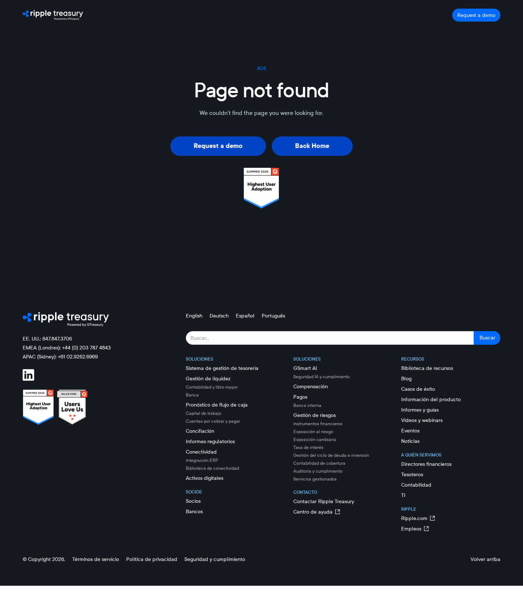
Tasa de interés (308, 447)
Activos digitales (204, 478)
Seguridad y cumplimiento (214, 559)
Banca (192, 395)
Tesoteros (412, 474)
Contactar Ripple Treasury (323, 501)
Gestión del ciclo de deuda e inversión (331, 455)
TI (403, 495)
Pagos (300, 397)
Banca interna (307, 405)
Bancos (194, 511)
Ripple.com (414, 518)
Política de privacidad (151, 559)
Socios (193, 501)
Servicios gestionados (315, 479)
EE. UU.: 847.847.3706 (47, 338)
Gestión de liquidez (208, 378)
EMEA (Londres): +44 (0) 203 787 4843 (67, 347)
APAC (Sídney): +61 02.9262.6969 (60, 356)
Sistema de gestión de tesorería (222, 368)
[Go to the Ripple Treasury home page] (53, 15)
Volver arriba (485, 559)
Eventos (410, 430)
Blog (406, 378)
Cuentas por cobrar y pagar (213, 421)
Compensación (310, 386)
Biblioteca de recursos (427, 368)
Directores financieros (426, 464)
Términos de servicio (95, 559)
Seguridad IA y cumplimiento (321, 376)
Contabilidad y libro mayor (212, 387)
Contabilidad (416, 485)
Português (273, 315)
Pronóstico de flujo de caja (217, 405)
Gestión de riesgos (314, 415)
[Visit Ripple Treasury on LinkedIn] (33, 375)
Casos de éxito (418, 389)
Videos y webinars (421, 420)
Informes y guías (420, 410)
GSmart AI (305, 368)
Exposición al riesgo (313, 431)
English (194, 315)
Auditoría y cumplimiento (318, 471)
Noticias (410, 441)
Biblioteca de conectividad (212, 468)
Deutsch (219, 315)
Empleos (411, 528)
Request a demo (476, 15)
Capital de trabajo (203, 413)
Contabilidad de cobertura (319, 463)
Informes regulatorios (210, 441)
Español (245, 315)
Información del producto (431, 399)
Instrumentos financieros (318, 423)
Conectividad (201, 452)
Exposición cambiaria (314, 439)
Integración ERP (202, 460)
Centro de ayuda (312, 512)
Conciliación (200, 431)
